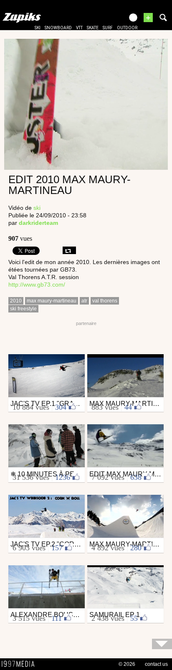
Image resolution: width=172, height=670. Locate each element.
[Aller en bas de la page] (162, 644)
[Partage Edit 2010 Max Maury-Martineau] (69, 250)
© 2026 (127, 664)
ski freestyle (23, 309)
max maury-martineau (51, 301)
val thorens (104, 301)
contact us (156, 664)
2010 (16, 301)
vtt (79, 27)
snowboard (58, 27)
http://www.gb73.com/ (36, 284)
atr (84, 301)
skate (93, 27)
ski (37, 27)
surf (108, 27)
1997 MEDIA (20, 664)
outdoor (127, 27)
